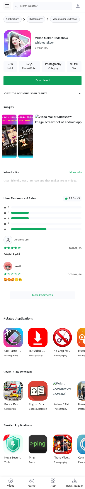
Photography (36, 19)
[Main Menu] (7, 6)
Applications (12, 19)
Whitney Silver (44, 43)
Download (42, 80)
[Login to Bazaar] (78, 6)
